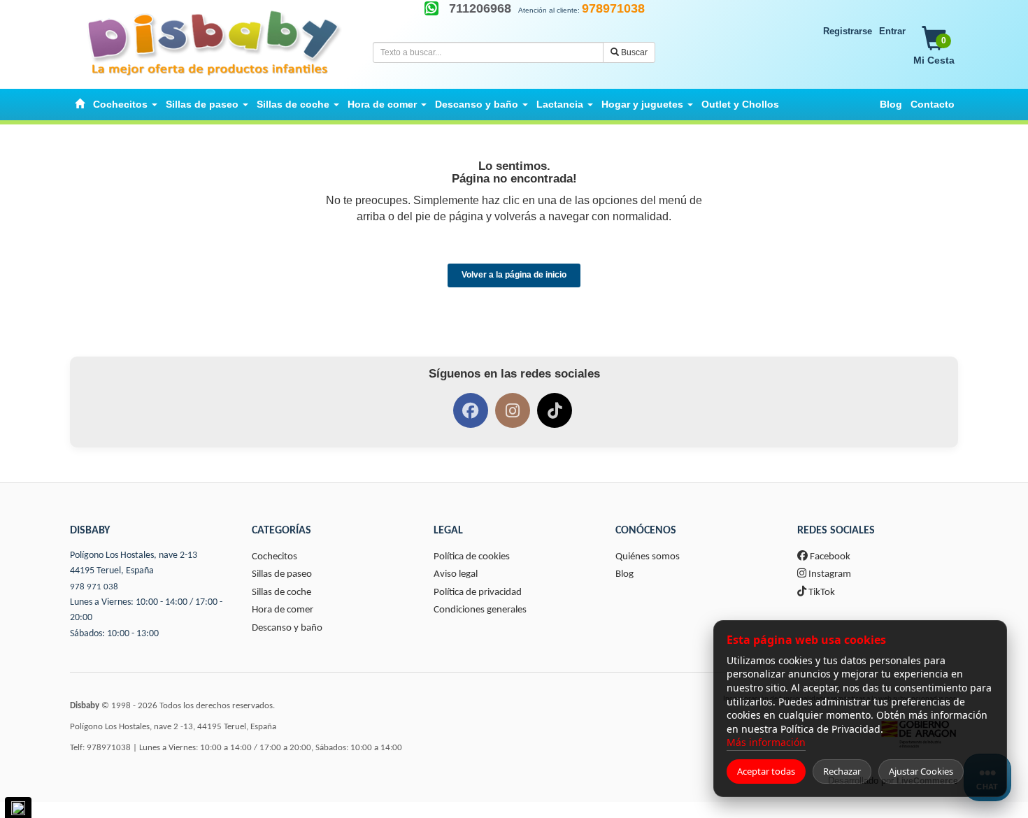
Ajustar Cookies (921, 771)
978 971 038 (94, 586)
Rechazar (842, 771)
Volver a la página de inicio (514, 275)
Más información (766, 742)
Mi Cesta (934, 51)
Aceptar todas (766, 771)
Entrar (892, 31)
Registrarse (847, 31)
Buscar (633, 52)
